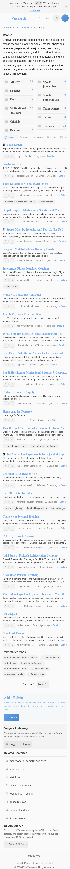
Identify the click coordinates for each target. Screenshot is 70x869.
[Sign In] (56, 18)
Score (40, 137)
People (27, 156)
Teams (47, 117)
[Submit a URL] (65, 18)
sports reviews (41, 668)
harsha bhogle (58, 508)
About (20, 863)
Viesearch (18, 18)
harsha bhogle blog (13, 508)
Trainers (48, 126)
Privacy (27, 863)
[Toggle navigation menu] (5, 18)
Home (6, 27)
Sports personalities (51, 97)
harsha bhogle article (37, 508)
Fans (13, 99)
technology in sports (16, 668)
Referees (15, 130)
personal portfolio (15, 674)
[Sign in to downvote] (12, 156)
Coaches (15, 90)
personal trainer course (15, 446)
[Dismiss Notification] (66, 6)
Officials (15, 121)
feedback (35, 10)
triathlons (11, 663)
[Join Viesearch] (47, 18)
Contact (49, 863)
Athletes (15, 81)
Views (26, 137)
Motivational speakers (18, 110)
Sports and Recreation (23, 27)
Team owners (51, 108)
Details (50, 156)
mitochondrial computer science (20, 202)
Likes (53, 137)
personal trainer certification (44, 446)
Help (42, 863)
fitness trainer (11, 286)
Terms (36, 863)
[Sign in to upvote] (6, 156)
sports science (46, 202)
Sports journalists (49, 83)
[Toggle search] (39, 18)
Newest (11, 137)
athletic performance (33, 663)
